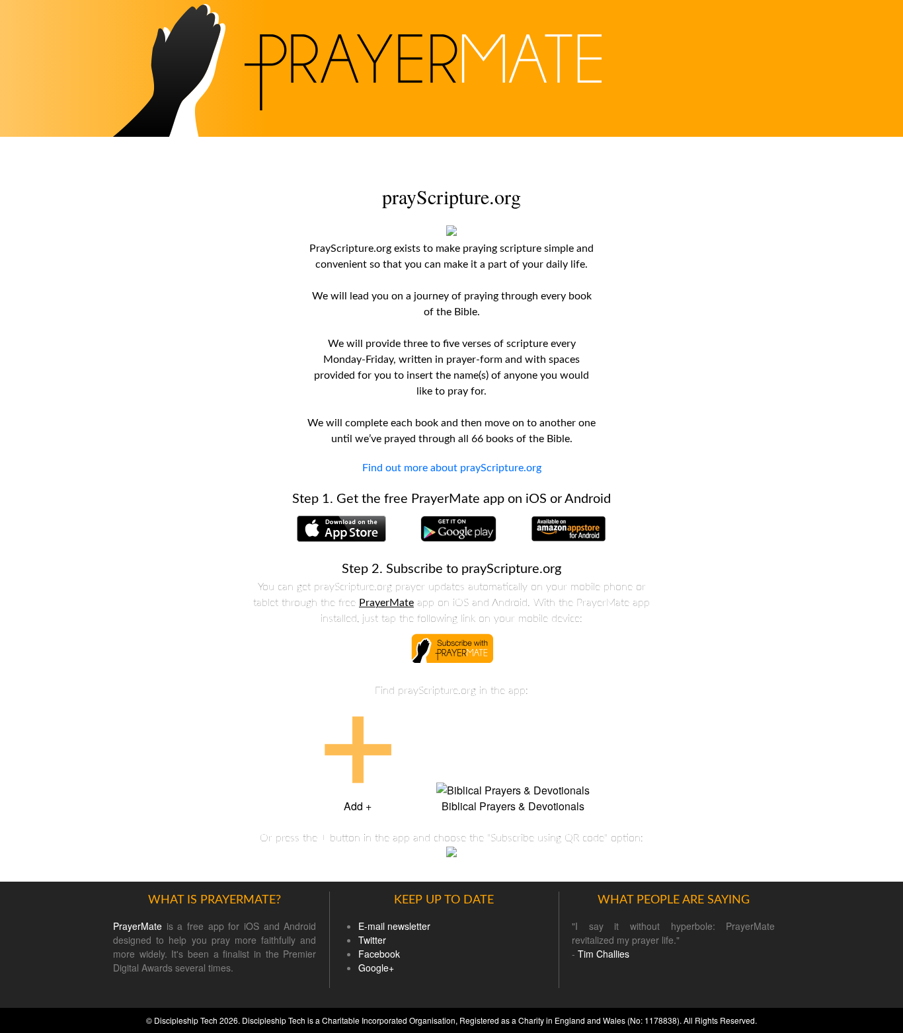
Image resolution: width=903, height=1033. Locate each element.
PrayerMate (386, 602)
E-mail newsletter (394, 926)
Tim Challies (603, 953)
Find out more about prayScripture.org (451, 468)
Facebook (379, 953)
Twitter (372, 939)
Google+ (376, 967)
